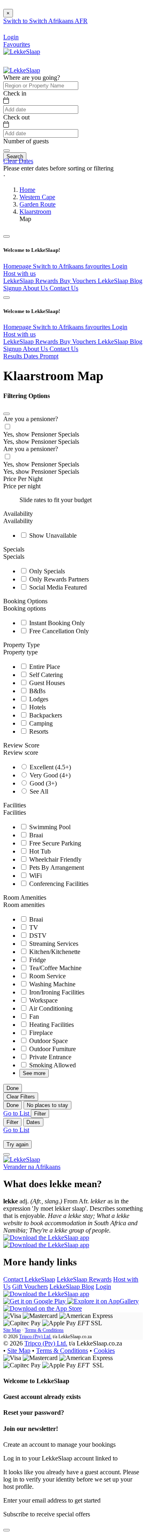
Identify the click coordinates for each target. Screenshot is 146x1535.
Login (119, 266)
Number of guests (26, 141)
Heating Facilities (51, 1024)
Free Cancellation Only (58, 631)
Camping (40, 723)
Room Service (47, 976)
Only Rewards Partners (58, 579)
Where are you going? (31, 77)
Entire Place (44, 666)
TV (33, 927)
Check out (16, 117)
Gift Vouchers (30, 1286)
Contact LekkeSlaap (29, 1279)
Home (27, 189)
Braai (35, 835)
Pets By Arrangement (56, 867)
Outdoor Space (48, 1040)
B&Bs (36, 691)
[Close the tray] (6, 1530)
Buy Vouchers (79, 280)
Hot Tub (39, 851)
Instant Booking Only (56, 623)
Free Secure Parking (54, 843)
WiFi (35, 875)
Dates (33, 1122)
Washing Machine (51, 984)
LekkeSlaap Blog (120, 280)
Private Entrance (49, 1057)
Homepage (18, 266)
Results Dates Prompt (30, 356)
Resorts (38, 731)
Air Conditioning (50, 1008)
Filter (40, 1114)
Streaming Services (53, 943)
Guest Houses (46, 682)
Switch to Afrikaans (59, 266)
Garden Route (37, 204)
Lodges (38, 699)
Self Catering (45, 674)
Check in (14, 93)
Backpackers (45, 715)
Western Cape (37, 197)
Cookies (104, 1350)
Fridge (37, 959)
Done (12, 1088)
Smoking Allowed (52, 1065)
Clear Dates (18, 161)
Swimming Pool (49, 827)
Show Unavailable (52, 535)
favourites (98, 266)
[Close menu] (6, 236)
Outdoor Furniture (52, 1048)
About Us (36, 288)
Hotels (37, 707)
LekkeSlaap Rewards (31, 280)
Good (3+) (42, 783)
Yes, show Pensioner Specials (41, 434)
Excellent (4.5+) (49, 767)
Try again (17, 1144)
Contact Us (63, 288)
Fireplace (40, 1032)
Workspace (43, 1000)
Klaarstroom (35, 211)
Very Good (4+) (49, 775)
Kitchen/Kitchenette (54, 951)
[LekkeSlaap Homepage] (21, 51)
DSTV (37, 935)
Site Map (12, 1330)
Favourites (16, 44)
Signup (13, 288)
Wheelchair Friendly (55, 859)
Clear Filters (20, 1097)
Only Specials (46, 571)
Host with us (19, 273)
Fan (33, 1016)
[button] (73, 176)
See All (38, 791)
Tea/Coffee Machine (55, 967)
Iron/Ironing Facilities (56, 992)
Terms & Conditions (44, 1330)
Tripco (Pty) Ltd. (35, 1336)
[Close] (6, 414)
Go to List (17, 1113)
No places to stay (47, 1105)
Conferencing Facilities (58, 883)
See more (34, 1073)
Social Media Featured (57, 587)
